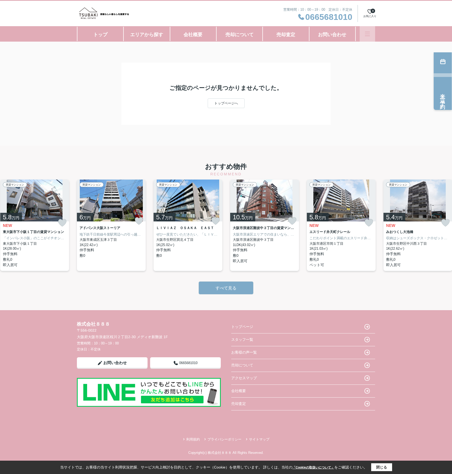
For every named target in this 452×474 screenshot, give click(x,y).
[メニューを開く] (367, 34)
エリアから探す (146, 34)
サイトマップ (259, 439)
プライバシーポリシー (224, 439)
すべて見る (226, 288)
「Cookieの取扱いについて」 (313, 467)
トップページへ (226, 103)
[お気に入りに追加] (62, 223)
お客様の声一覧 (244, 352)
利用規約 (193, 439)
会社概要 (193, 34)
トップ (100, 34)
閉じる (381, 467)
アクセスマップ (244, 378)
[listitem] (111, 225)
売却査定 (285, 34)
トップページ (242, 327)
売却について (239, 34)
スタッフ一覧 (242, 339)
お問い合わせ (332, 34)
